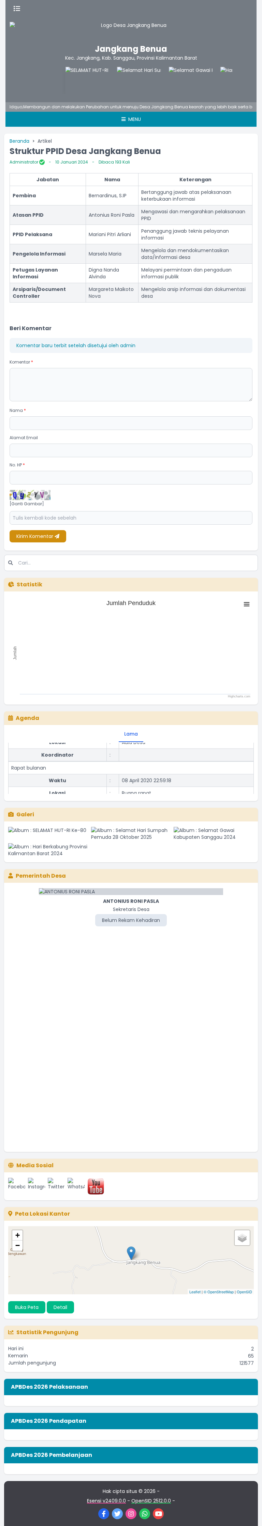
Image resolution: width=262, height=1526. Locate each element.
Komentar (21, 362)
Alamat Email (24, 438)
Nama (18, 410)
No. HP (17, 465)
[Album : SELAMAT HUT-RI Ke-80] (48, 834)
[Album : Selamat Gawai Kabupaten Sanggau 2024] (214, 834)
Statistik (29, 584)
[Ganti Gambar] (27, 504)
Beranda (19, 141)
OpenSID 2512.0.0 (151, 1500)
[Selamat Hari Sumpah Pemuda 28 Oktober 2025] (127, 80)
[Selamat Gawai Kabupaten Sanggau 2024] (178, 80)
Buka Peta (27, 1307)
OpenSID (244, 1291)
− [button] (17, 1245)
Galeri (25, 814)
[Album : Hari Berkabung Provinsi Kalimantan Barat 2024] (48, 850)
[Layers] (242, 1237)
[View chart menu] (247, 604)
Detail (60, 1307)
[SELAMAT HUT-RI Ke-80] (75, 80)
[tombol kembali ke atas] (248, 1512)
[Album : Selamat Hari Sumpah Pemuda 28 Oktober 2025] (131, 834)
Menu (134, 119)
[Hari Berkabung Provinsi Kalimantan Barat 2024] (230, 80)
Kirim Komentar (35, 536)
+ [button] (17, 1235)
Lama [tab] (131, 733)
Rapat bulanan (28, 761)
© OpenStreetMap (219, 1291)
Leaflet (195, 1291)
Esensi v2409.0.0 (106, 1500)
